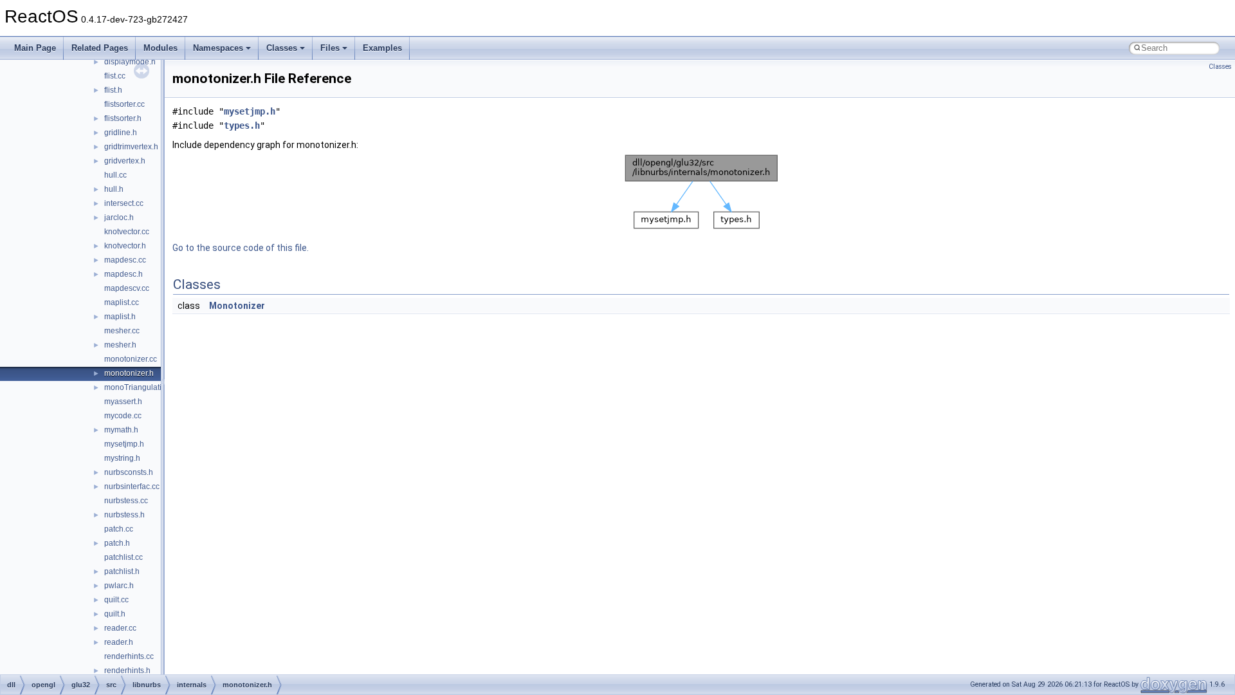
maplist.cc (121, 302)
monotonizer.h (129, 373)
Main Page (35, 48)
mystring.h (122, 458)
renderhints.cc (129, 656)
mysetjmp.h (124, 444)
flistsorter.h (123, 118)
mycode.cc (123, 415)
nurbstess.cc (126, 500)
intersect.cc (123, 203)
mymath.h (121, 429)
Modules (160, 48)
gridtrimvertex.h (131, 146)
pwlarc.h (119, 585)
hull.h (114, 189)
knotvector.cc (126, 231)
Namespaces (218, 48)
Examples (382, 48)
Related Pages (99, 48)
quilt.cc (116, 599)
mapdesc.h (123, 274)
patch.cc (118, 528)
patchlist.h (122, 571)
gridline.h (120, 132)
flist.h (113, 90)
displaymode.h (130, 61)
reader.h (118, 642)
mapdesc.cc (125, 259)
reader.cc (120, 628)
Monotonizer (237, 306)
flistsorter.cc (124, 104)
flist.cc (114, 75)
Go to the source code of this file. (240, 248)
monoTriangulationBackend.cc (157, 387)
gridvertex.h (124, 160)
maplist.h (120, 316)
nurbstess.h (124, 514)
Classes (281, 48)
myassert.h (123, 401)
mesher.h (120, 344)
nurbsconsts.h (128, 472)
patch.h (117, 543)
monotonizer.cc (130, 359)
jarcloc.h (119, 217)
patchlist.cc (123, 557)
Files (330, 48)
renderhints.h (127, 670)
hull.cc (115, 175)
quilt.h (114, 613)
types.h (242, 125)
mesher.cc (122, 330)
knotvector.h (125, 245)
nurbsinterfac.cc (132, 486)
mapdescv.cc (126, 288)
